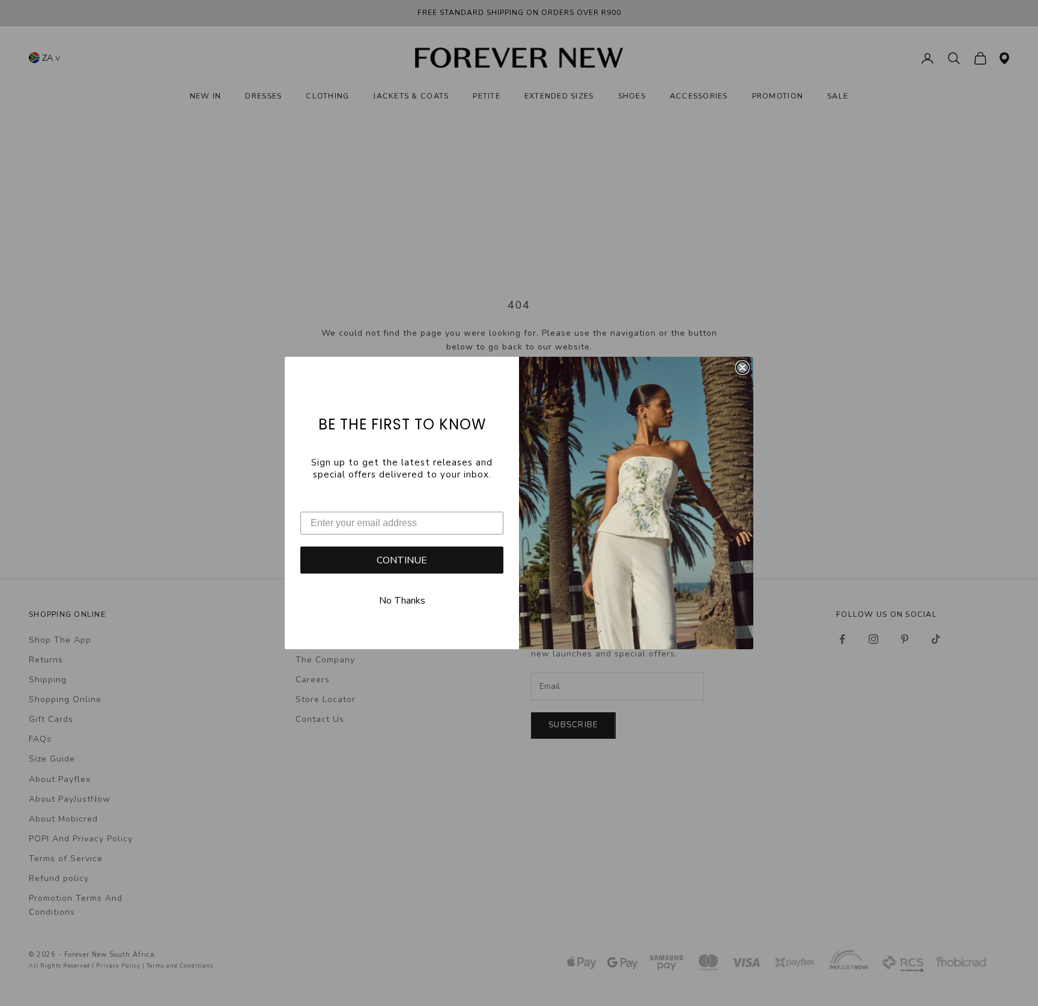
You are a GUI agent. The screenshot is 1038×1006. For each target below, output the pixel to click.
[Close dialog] (742, 368)
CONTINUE (402, 560)
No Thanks (402, 600)
